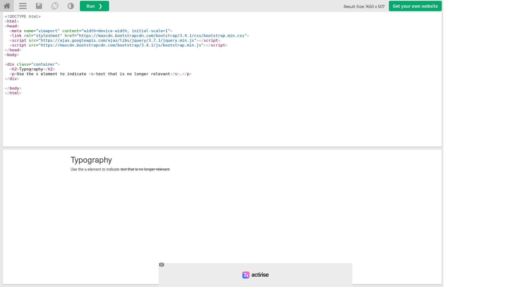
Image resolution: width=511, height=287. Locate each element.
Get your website (415, 6)
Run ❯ (94, 6)
